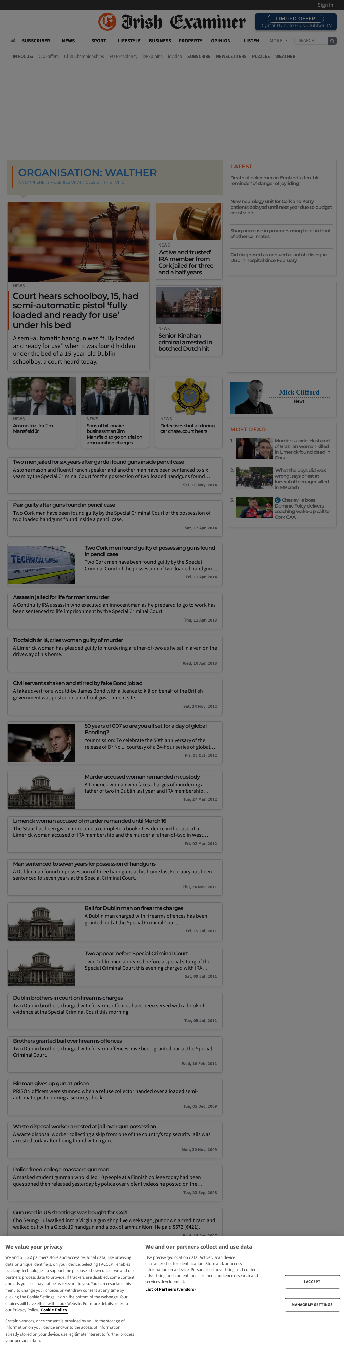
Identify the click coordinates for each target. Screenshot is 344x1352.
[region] (172, 1294)
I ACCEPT (312, 1281)
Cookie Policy (54, 1310)
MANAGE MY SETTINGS (312, 1305)
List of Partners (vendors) (170, 1289)
